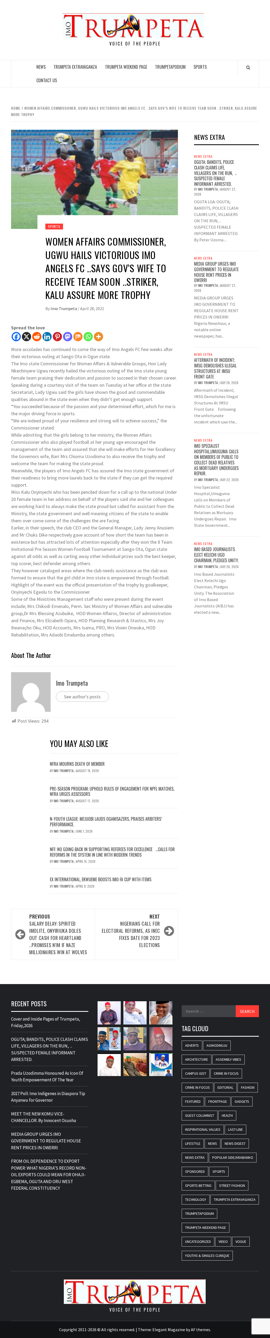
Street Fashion (232, 1185)
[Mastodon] (67, 336)
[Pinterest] (57, 336)
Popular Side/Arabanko (232, 1157)
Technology (195, 1199)
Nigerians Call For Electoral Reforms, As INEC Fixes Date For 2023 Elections (131, 930)
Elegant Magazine (168, 1329)
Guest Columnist (199, 1115)
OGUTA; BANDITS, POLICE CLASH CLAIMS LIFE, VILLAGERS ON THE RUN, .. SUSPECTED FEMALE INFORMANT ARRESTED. (215, 173)
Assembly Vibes (228, 1059)
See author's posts (82, 697)
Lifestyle (192, 1143)
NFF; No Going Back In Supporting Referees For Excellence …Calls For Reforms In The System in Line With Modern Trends (112, 852)
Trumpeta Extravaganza (75, 67)
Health (227, 1115)
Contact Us (46, 80)
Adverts (192, 1045)
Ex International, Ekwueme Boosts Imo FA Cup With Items (100, 879)
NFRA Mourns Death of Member (78, 764)
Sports (200, 67)
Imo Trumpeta (64, 308)
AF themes (200, 1329)
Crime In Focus (226, 1073)
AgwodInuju (216, 1045)
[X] (26, 336)
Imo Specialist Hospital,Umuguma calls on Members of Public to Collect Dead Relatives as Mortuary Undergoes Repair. (216, 460)
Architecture (196, 1059)
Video (223, 1241)
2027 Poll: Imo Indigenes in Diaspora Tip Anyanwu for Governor (48, 1097)
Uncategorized (198, 1241)
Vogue (240, 1241)
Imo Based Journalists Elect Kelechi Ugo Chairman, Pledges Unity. (216, 555)
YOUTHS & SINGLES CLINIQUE (207, 1255)
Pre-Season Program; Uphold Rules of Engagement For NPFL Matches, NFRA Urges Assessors (112, 791)
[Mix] (78, 336)
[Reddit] (36, 336)
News (41, 67)
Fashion (247, 1087)
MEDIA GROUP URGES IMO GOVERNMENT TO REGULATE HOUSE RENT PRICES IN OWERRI (216, 272)
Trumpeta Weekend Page (126, 67)
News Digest (235, 1143)
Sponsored (195, 1171)
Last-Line (235, 1129)
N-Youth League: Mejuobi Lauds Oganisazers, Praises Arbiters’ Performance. (106, 822)
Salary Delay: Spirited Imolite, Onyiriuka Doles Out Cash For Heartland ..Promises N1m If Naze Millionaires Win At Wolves (58, 934)
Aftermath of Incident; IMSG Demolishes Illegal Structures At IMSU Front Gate (215, 368)
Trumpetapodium (170, 67)
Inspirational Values (202, 1129)
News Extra (203, 156)
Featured (193, 1101)
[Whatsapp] (88, 336)
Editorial (225, 1087)
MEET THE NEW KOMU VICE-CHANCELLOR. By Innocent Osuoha (43, 1117)
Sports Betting (198, 1185)
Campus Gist (195, 1073)
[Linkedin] (47, 336)
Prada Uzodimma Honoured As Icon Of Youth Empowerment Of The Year (47, 1076)
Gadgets (242, 1101)
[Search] (248, 67)
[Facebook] (16, 336)
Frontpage (217, 1101)
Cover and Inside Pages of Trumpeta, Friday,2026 (45, 1022)
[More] (98, 336)
